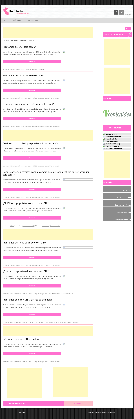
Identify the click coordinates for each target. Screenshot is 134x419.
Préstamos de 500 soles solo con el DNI (24, 75)
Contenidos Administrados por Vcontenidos (101, 412)
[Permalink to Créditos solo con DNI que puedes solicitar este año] (78, 149)
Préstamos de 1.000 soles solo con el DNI (25, 242)
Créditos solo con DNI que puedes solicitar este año (31, 143)
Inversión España (112, 141)
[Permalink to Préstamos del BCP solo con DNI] (78, 52)
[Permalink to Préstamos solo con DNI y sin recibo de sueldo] (78, 305)
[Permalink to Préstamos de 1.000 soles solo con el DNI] (78, 248)
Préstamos (17, 20)
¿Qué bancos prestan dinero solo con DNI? (26, 271)
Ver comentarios (40, 69)
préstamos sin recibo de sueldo (58, 322)
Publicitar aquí (33, 20)
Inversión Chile (111, 139)
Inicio (4, 20)
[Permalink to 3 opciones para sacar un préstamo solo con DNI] (78, 109)
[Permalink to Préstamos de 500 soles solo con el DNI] (78, 81)
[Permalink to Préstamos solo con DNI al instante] (78, 344)
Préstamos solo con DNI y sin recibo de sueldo (27, 299)
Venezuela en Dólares (114, 149)
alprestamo (45, 98)
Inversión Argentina (113, 136)
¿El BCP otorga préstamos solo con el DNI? (26, 203)
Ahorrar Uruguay (112, 134)
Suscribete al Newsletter (113, 35)
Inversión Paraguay (113, 144)
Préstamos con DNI (28, 69)
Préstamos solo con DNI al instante (22, 339)
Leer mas (32, 61)
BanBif (51, 294)
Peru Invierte (23, 412)
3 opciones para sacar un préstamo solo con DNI (29, 103)
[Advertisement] (48, 32)
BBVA (60, 294)
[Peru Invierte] (16, 15)
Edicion (12, 69)
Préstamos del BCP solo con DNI (20, 46)
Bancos (55, 294)
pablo (11, 294)
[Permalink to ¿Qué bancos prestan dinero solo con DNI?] (78, 277)
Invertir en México (112, 146)
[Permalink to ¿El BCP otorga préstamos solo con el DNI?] (78, 209)
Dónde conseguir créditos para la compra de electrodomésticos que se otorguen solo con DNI (46, 173)
